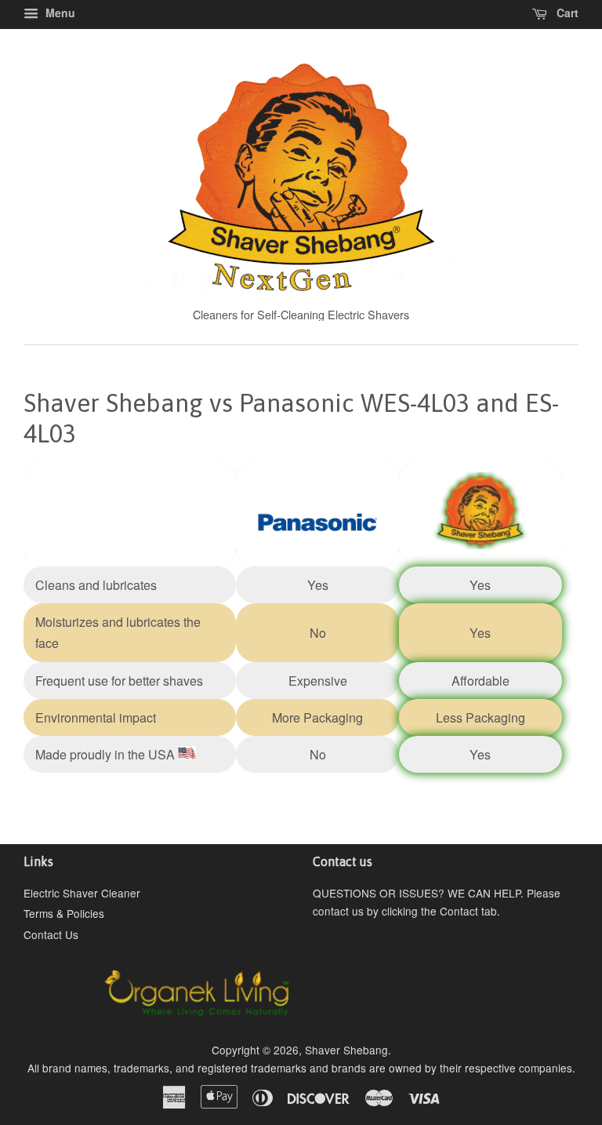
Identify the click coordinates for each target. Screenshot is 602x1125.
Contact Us (51, 934)
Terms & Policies (64, 913)
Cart (565, 12)
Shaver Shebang (346, 1050)
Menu (58, 12)
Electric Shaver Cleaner (82, 893)
